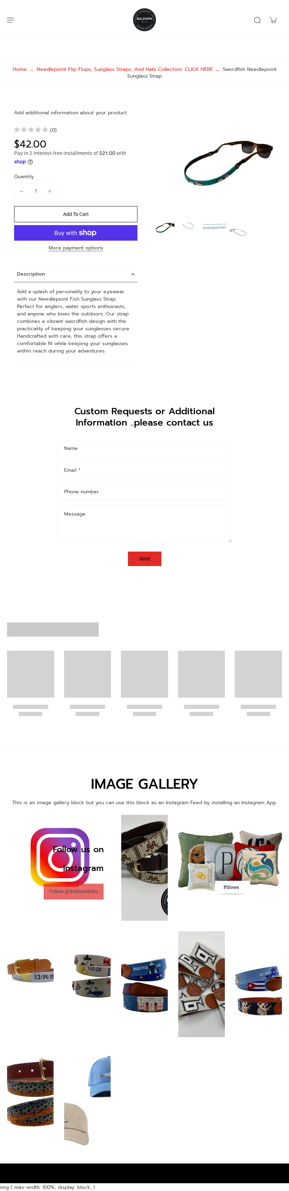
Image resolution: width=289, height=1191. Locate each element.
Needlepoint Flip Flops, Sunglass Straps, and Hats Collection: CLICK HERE (125, 69)
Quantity (24, 176)
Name (71, 449)
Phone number (81, 491)
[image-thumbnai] (163, 226)
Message (75, 514)
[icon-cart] (273, 20)
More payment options (76, 249)
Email (72, 470)
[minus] (21, 191)
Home (20, 69)
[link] (74, 892)
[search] (257, 20)
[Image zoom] (217, 158)
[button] (75, 214)
